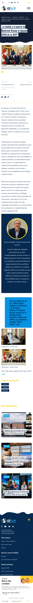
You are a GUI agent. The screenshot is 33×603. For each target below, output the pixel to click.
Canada (5, 387)
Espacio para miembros (29, 2)
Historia (3, 548)
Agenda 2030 (5, 568)
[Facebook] (9, 2)
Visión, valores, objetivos (8, 541)
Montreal (5, 390)
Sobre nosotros (5, 538)
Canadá (5, 384)
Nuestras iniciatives (7, 564)
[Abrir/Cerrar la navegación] (29, 8)
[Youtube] (11, 2)
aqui (3, 374)
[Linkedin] (17, 2)
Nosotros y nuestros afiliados (9, 553)
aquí (17, 324)
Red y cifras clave (6, 544)
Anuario (3, 556)
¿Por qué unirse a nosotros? (9, 559)
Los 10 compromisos (7, 571)
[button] (3, 2)
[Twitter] (14, 2)
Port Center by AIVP (7, 574)
